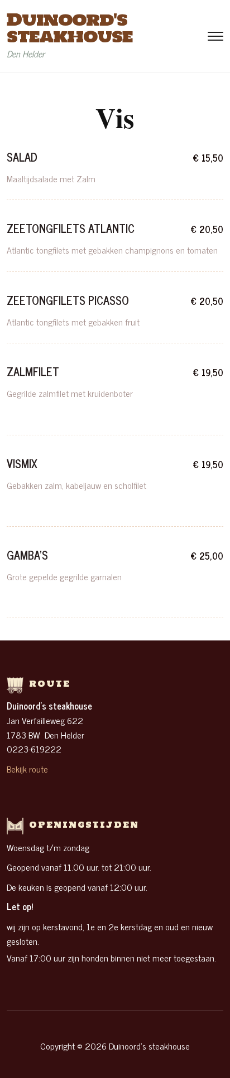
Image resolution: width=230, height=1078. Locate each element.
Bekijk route (27, 768)
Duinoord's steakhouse (70, 28)
